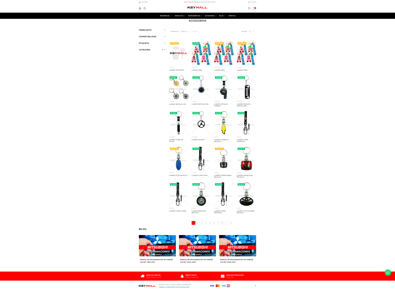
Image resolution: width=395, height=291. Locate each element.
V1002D (194, 173)
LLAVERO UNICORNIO (176, 70)
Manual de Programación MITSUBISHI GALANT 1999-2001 (156, 261)
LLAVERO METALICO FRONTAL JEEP (244, 105)
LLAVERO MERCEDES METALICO (199, 212)
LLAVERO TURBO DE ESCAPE (176, 140)
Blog (221, 16)
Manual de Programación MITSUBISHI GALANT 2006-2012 (236, 261)
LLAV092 (171, 101)
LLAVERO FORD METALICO (178, 175)
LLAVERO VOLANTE (198, 140)
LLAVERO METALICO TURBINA (221, 105)
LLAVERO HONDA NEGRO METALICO (223, 176)
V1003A (216, 173)
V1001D (239, 137)
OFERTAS (231, 16)
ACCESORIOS (210, 16)
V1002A (171, 173)
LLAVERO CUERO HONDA (177, 211)
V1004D (216, 208)
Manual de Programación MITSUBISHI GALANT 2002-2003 (196, 261)
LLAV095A (217, 101)
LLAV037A (194, 67)
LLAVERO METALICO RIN (177, 104)
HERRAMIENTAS (194, 16)
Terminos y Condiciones (167, 287)
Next (255, 229)
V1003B (239, 173)
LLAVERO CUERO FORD (199, 175)
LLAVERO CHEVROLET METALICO (221, 140)
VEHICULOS (179, 16)
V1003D (171, 208)
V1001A (216, 137)
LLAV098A (172, 137)
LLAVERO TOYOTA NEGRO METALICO (246, 212)
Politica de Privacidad (182, 287)
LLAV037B (217, 67)
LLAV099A (194, 137)
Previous (253, 229)
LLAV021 (171, 67)
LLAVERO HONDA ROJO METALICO (245, 176)
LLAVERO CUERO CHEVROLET (242, 140)
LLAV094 (194, 101)
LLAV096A (239, 101)
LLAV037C (239, 67)
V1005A (239, 208)
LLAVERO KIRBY (197, 70)
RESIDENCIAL (165, 16)
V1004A (194, 208)
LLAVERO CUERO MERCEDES (220, 212)
